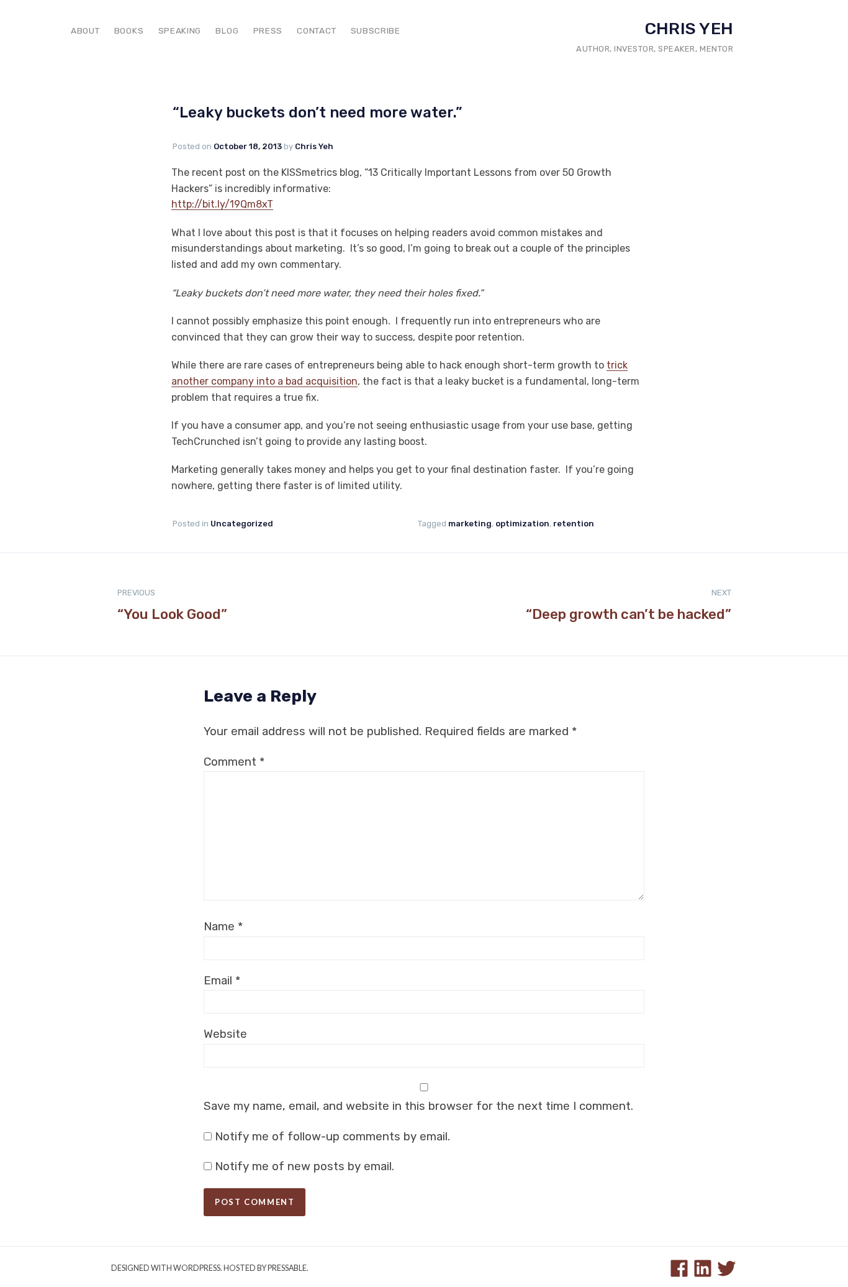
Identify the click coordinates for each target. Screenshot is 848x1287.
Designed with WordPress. (166, 1268)
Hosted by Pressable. (266, 1268)
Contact (316, 30)
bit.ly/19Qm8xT (222, 204)
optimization (522, 523)
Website (225, 1034)
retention (573, 523)
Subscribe (375, 30)
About (85, 30)
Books (128, 30)
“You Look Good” (172, 605)
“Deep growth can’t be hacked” (628, 605)
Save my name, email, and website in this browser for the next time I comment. (418, 1106)
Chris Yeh (689, 29)
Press (267, 30)
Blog (226, 30)
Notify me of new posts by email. (304, 1166)
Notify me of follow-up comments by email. (332, 1136)
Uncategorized (241, 523)
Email (222, 980)
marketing (470, 523)
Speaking (179, 30)
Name (223, 926)
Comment (234, 762)
